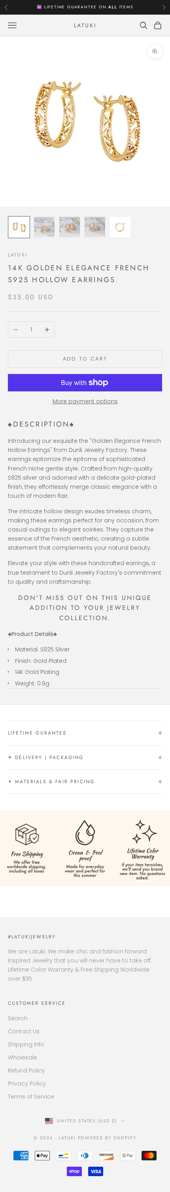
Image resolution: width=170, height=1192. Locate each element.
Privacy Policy (27, 1084)
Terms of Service (31, 1097)
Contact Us (24, 1031)
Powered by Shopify (107, 1138)
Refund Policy (26, 1070)
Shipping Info (26, 1044)
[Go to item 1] (19, 227)
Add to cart (85, 359)
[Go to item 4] (95, 227)
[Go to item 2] (44, 227)
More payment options (85, 401)
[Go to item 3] (70, 227)
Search (18, 1018)
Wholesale (22, 1057)
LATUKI (17, 254)
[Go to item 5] (120, 227)
